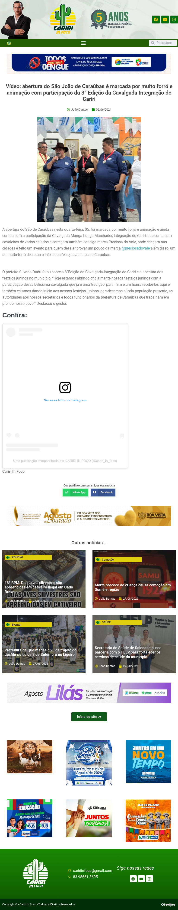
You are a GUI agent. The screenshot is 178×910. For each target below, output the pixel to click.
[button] (83, 43)
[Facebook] (156, 19)
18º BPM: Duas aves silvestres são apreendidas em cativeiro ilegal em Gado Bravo (39, 587)
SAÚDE (106, 622)
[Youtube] (165, 19)
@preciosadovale (136, 248)
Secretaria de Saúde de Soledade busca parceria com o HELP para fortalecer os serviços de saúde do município (128, 652)
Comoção (108, 559)
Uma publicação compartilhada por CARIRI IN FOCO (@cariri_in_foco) (65, 461)
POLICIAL (17, 557)
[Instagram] (174, 19)
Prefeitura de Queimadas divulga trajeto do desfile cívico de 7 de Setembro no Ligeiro (40, 652)
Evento (16, 624)
